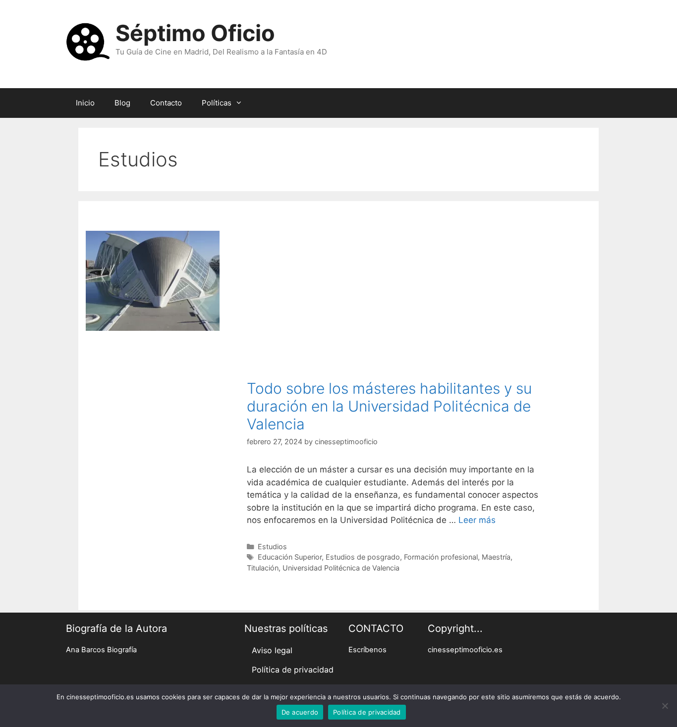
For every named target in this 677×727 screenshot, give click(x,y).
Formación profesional (441, 557)
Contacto (166, 102)
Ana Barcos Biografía (101, 649)
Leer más (477, 520)
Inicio (85, 102)
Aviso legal (272, 650)
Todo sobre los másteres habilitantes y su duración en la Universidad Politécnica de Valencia (389, 406)
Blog (122, 102)
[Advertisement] (396, 305)
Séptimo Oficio (195, 33)
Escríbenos (367, 649)
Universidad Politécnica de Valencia (340, 568)
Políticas (216, 102)
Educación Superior (290, 557)
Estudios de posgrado (363, 557)
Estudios (272, 546)
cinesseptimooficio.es (465, 649)
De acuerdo (300, 712)
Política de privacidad (293, 670)
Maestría (496, 557)
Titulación (263, 568)
